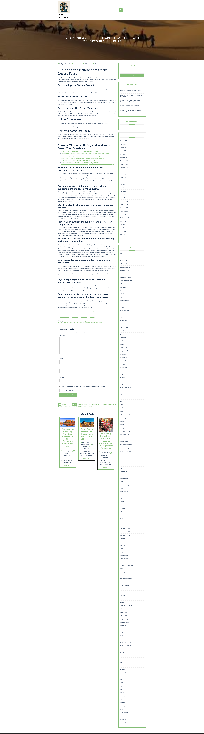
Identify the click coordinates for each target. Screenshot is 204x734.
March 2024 (123, 238)
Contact (92, 10)
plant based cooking (126, 605)
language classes (125, 522)
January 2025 (124, 204)
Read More (67, 465)
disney (122, 428)
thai (121, 679)
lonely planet (124, 555)
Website (61, 377)
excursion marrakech (126, 444)
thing (121, 682)
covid (121, 384)
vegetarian (123, 719)
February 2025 (124, 201)
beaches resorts (124, 314)
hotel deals (123, 495)
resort (122, 629)
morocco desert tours (91, 314)
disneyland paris (125, 431)
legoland (122, 548)
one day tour (123, 595)
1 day (121, 254)
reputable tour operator (64, 317)
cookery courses (124, 374)
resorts (122, 632)
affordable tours (124, 270)
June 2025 (123, 188)
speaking (122, 669)
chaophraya (123, 357)
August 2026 (123, 141)
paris (121, 599)
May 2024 (123, 231)
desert (65, 321)
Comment (62, 335)
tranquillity (92, 317)
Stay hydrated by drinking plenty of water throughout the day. (78, 155)
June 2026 (123, 147)
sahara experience (85, 323)
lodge (121, 552)
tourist (122, 692)
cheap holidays (124, 361)
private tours (123, 615)
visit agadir (123, 723)
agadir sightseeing (125, 277)
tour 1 (122, 689)
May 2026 (123, 151)
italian (122, 505)
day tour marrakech (125, 398)
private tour (123, 612)
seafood (122, 652)
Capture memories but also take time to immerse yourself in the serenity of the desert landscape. (87, 164)
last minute (123, 525)
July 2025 (123, 184)
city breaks (123, 371)
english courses (124, 441)
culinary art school (125, 388)
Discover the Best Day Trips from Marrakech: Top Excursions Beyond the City (68, 437)
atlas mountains (72, 311)
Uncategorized (124, 706)
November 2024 (124, 211)
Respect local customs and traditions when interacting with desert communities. (82, 158)
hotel (121, 488)
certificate (123, 354)
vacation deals (124, 713)
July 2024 (123, 224)
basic (121, 297)
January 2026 (124, 164)
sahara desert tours (74, 323)
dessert (122, 421)
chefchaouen (123, 367)
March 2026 (123, 157)
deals (121, 408)
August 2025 (123, 181)
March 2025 (123, 198)
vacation (122, 709)
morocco (82, 314)
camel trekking (90, 311)
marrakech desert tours (126, 565)
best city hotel (124, 327)
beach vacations (124, 304)
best (121, 317)
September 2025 (125, 178)
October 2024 (124, 214)
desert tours (106, 311)
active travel (123, 260)
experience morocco (89, 321)
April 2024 (123, 234)
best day (122, 331)
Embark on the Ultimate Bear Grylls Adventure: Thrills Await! (130, 101)
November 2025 (124, 171)
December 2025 (124, 167)
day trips (122, 401)
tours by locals (124, 696)
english (122, 438)
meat (121, 568)
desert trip (80, 321)
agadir (122, 274)
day (121, 394)
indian (122, 501)
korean (122, 518)
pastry (122, 602)
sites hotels (123, 659)
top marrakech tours (126, 686)
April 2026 (123, 154)
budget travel (124, 351)
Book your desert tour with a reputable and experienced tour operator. (80, 151)
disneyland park (124, 434)
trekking (122, 702)
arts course (123, 287)
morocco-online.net (63, 16)
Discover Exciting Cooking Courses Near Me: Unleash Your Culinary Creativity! (131, 91)
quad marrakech (124, 622)
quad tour (123, 625)
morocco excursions (63, 323)
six (121, 662)
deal (121, 404)
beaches (122, 307)
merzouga (123, 572)
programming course (126, 619)
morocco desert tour (107, 321)
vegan (122, 716)
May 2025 (123, 191)
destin (122, 424)
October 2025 (124, 174)
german (122, 475)
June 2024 (123, 228)
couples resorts (124, 381)
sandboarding (84, 317)
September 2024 (125, 218)
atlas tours (123, 294)
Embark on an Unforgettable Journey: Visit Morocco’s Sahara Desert (132, 111)
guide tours (123, 481)
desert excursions (72, 321)
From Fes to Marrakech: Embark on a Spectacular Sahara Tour (87, 434)
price (121, 609)
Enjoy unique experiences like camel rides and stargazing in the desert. (80, 162)
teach (121, 676)
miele (121, 575)
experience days (124, 448)
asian (121, 290)
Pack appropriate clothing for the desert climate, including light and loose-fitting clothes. (85, 153)
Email (61, 368)
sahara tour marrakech (96, 323)
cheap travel (123, 364)
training (122, 699)
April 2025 (123, 194)
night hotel (123, 592)
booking (122, 341)
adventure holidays (125, 264)
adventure (64, 311)
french (122, 468)
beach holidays (124, 300)
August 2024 (123, 221)
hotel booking (124, 491)
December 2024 (124, 208)
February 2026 (124, 161)
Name (61, 358)
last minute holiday (125, 528)
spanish (122, 666)
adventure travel (125, 267)
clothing (98, 311)
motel (121, 589)
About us (84, 10)
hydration (75, 314)
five (121, 465)
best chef (122, 324)
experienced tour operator (64, 314)
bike (121, 334)
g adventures (124, 471)
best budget (123, 321)
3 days (122, 257)
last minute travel (125, 535)
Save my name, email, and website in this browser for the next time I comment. (83, 386)
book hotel (123, 337)
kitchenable (123, 515)
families (122, 455)
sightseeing (123, 656)
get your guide (124, 478)
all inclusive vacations (126, 280)
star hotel (123, 672)
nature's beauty (102, 314)
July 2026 (123, 144)
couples (122, 377)
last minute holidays (126, 532)
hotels (122, 498)
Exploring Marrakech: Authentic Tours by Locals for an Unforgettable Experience (106, 440)
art (121, 284)
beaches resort (124, 310)
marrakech (98, 321)
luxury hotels (124, 558)
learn (121, 542)
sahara (122, 635)
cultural (122, 391)
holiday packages (125, 485)
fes (121, 458)
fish (121, 461)
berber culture (82, 311)
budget (122, 344)
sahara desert (75, 317)
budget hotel (123, 347)
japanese (122, 508)
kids (121, 511)
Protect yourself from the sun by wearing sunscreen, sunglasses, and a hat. (81, 157)
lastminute (123, 538)
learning (122, 545)
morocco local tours (125, 585)
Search (132, 65)
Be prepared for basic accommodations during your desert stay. (78, 160)
